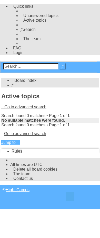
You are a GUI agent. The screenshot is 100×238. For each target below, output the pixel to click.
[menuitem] (39, 15)
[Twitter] (70, 197)
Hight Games (17, 190)
